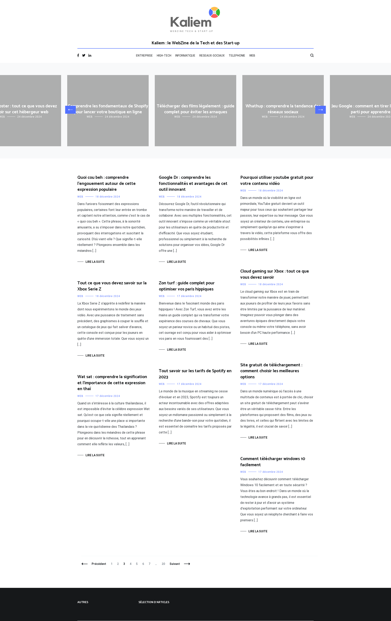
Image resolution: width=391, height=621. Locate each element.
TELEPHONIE (237, 55)
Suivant (175, 563)
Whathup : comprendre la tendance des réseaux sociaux (283, 109)
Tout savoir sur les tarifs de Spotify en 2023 (195, 374)
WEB (252, 55)
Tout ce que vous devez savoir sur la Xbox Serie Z (112, 286)
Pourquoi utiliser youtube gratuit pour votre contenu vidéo (276, 180)
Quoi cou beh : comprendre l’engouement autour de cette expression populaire (106, 183)
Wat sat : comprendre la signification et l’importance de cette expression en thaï (112, 382)
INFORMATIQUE (185, 55)
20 (164, 563)
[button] (70, 110)
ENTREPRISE (144, 55)
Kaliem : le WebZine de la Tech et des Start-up (195, 43)
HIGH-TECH (164, 55)
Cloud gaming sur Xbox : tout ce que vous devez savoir (274, 274)
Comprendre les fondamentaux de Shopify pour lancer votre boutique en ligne (108, 109)
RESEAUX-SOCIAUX (212, 55)
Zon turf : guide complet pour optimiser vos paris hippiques (187, 286)
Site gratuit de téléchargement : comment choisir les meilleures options (271, 371)
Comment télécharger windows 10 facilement (272, 461)
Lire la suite (95, 261)
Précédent (99, 563)
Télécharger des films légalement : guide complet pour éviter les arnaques (195, 109)
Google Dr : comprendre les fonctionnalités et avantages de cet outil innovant (193, 183)
